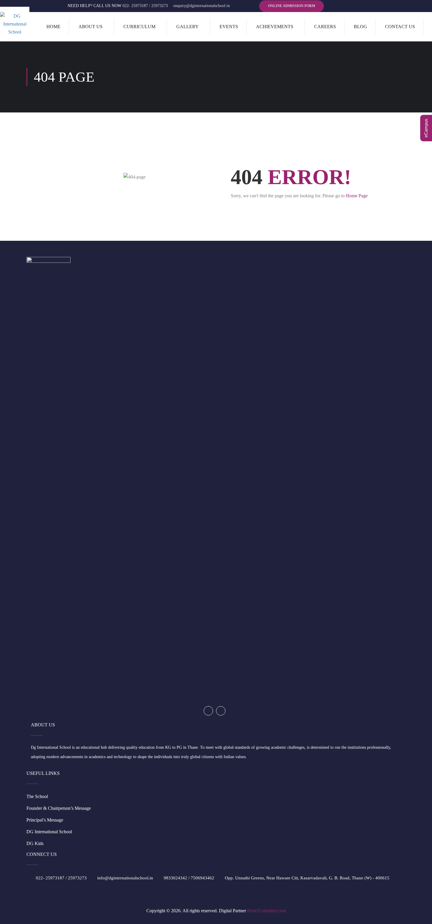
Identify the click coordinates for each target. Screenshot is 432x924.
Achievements (274, 26)
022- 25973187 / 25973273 (145, 6)
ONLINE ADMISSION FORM (291, 6)
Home (53, 26)
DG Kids (34, 843)
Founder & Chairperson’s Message (58, 808)
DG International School (49, 831)
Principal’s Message (44, 819)
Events (229, 26)
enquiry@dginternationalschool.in (201, 6)
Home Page (357, 195)
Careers (325, 26)
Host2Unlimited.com (266, 910)
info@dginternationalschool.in (125, 878)
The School (37, 796)
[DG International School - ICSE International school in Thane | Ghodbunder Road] (14, 24)
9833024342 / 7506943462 (189, 878)
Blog (360, 26)
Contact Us (400, 26)
